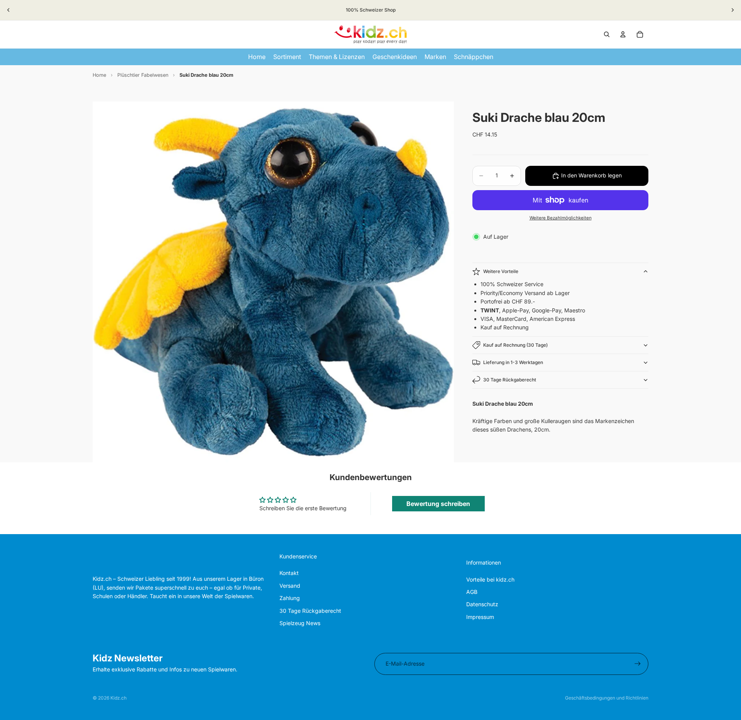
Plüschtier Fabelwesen (142, 75)
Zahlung (289, 598)
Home (99, 75)
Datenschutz (482, 604)
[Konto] (622, 34)
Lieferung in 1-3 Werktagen (513, 362)
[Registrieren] (637, 663)
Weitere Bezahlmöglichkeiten (561, 218)
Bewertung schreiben (438, 504)
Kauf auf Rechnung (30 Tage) (515, 345)
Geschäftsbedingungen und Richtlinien (606, 698)
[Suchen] (606, 34)
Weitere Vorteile (500, 271)
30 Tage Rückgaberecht (509, 380)
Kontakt (289, 573)
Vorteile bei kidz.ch (490, 579)
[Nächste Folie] (732, 10)
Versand (289, 585)
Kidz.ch (118, 698)
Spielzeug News (299, 623)
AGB (471, 591)
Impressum (480, 617)
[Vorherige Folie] (8, 10)
